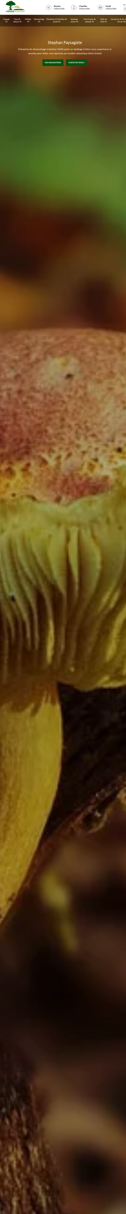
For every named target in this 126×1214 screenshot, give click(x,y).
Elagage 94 (6, 20)
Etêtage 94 (28, 20)
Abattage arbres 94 (74, 20)
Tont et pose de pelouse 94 (89, 20)
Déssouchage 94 (39, 20)
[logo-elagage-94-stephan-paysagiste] (15, 7)
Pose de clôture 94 (17, 20)
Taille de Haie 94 (103, 20)
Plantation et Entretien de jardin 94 (56, 20)
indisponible (59, 9)
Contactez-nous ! (76, 63)
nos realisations (53, 63)
